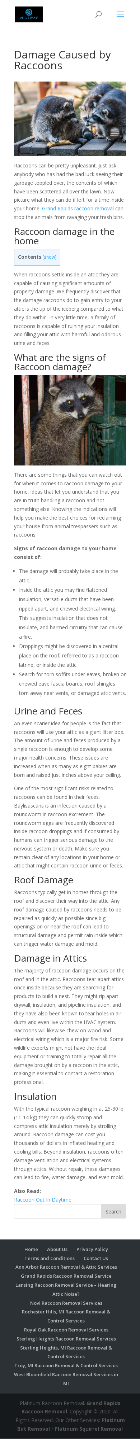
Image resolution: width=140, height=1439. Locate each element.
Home (31, 1249)
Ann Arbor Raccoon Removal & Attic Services (66, 1267)
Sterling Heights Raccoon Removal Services (66, 1338)
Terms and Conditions (49, 1258)
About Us (57, 1249)
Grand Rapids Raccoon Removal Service (66, 1276)
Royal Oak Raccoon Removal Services (66, 1329)
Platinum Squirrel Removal (89, 1428)
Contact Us (96, 1258)
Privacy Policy (92, 1249)
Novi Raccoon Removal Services (66, 1303)
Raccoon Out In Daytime (42, 1199)
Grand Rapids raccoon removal (78, 208)
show (49, 257)
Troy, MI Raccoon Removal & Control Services (66, 1365)
